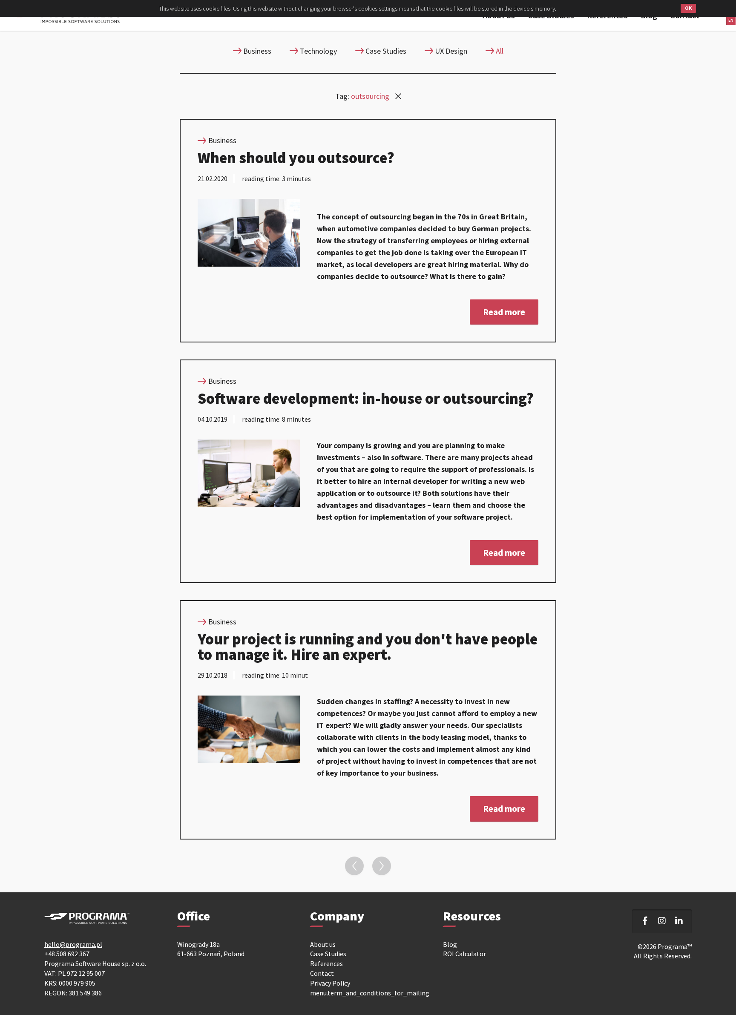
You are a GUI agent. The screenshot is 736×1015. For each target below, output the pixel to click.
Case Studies (328, 953)
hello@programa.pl (73, 944)
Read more (504, 312)
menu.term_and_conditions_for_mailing (369, 993)
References (326, 963)
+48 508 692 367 (66, 953)
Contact (322, 973)
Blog (450, 944)
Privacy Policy (330, 983)
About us (323, 944)
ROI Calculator (464, 953)
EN (730, 20)
